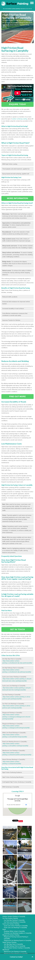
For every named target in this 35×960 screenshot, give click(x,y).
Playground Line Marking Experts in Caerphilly (17, 940)
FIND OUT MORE (17, 396)
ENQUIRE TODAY (17, 104)
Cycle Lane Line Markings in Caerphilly (15, 927)
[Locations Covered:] (2, 2)
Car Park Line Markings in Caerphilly (14, 922)
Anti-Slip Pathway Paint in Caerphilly (14, 946)
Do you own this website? (13, 804)
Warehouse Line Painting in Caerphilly (15, 951)
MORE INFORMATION (17, 198)
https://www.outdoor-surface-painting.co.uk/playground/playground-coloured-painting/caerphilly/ (16, 716)
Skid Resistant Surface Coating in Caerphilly (17, 948)
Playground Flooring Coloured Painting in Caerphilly (16, 937)
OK (26, 804)
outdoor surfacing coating (19, 119)
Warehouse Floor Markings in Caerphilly (16, 953)
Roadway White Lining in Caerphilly (14, 931)
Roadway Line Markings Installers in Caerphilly (17, 933)
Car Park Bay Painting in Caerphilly (14, 920)
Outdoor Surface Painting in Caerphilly (14, 916)
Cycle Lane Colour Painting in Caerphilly (16, 925)
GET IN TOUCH (17, 629)
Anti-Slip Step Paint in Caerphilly (13, 944)
